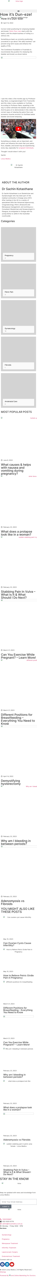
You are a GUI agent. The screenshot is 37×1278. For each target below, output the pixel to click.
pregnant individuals (26, 148)
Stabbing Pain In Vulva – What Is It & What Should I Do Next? (18, 594)
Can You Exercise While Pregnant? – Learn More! (18, 656)
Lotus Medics (6, 159)
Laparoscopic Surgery (10, 1252)
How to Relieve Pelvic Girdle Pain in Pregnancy (18, 976)
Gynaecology (6, 1235)
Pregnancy (5, 1239)
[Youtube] (11, 1264)
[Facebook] (2, 1264)
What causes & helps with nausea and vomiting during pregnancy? (16, 469)
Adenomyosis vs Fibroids (12, 902)
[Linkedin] (7, 1264)
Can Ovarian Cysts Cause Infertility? (17, 944)
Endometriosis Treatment (11, 1256)
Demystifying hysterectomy (11, 782)
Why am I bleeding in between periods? (16, 842)
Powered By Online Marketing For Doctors (17, 1275)
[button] (18, 11)
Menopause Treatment (10, 1243)
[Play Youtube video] (18, 129)
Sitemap (3, 1272)
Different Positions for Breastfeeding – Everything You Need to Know (18, 719)
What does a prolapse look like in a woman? (16, 533)
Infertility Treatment (9, 1248)
